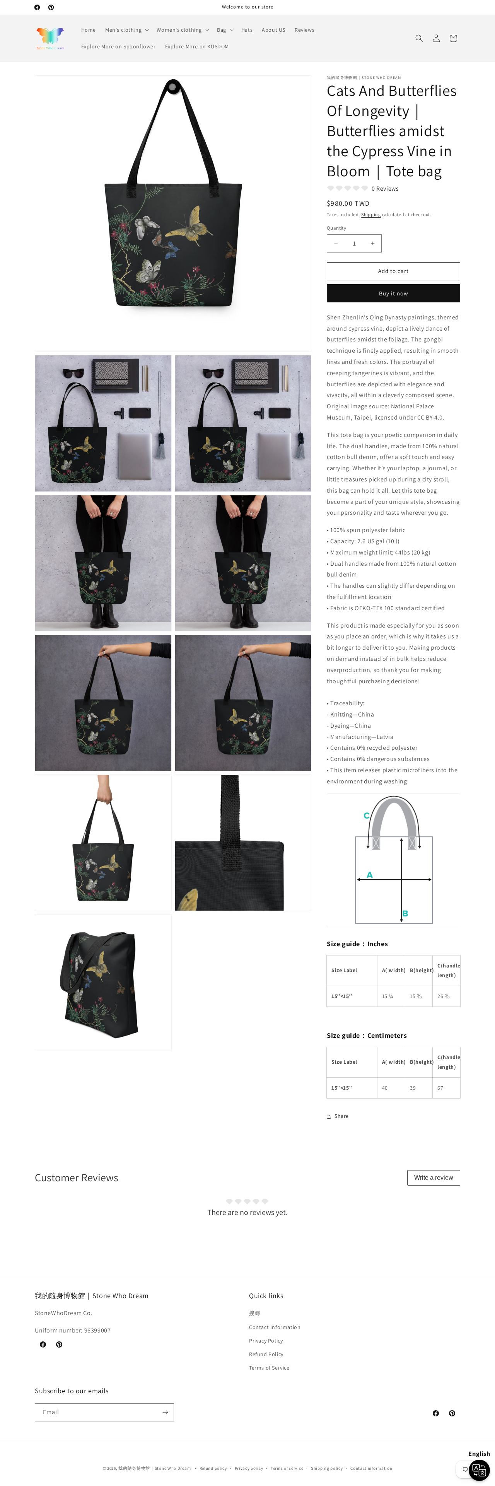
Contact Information (274, 1327)
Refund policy (213, 1468)
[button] (126, 30)
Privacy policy (249, 1468)
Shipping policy (327, 1468)
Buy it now (393, 293)
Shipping (371, 214)
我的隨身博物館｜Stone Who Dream (154, 1468)
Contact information (371, 1468)
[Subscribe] (165, 1412)
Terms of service (287, 1468)
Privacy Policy (266, 1340)
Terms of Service (269, 1367)
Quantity (336, 228)
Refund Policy (266, 1354)
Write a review (433, 1177)
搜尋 (254, 1313)
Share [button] (342, 1115)
